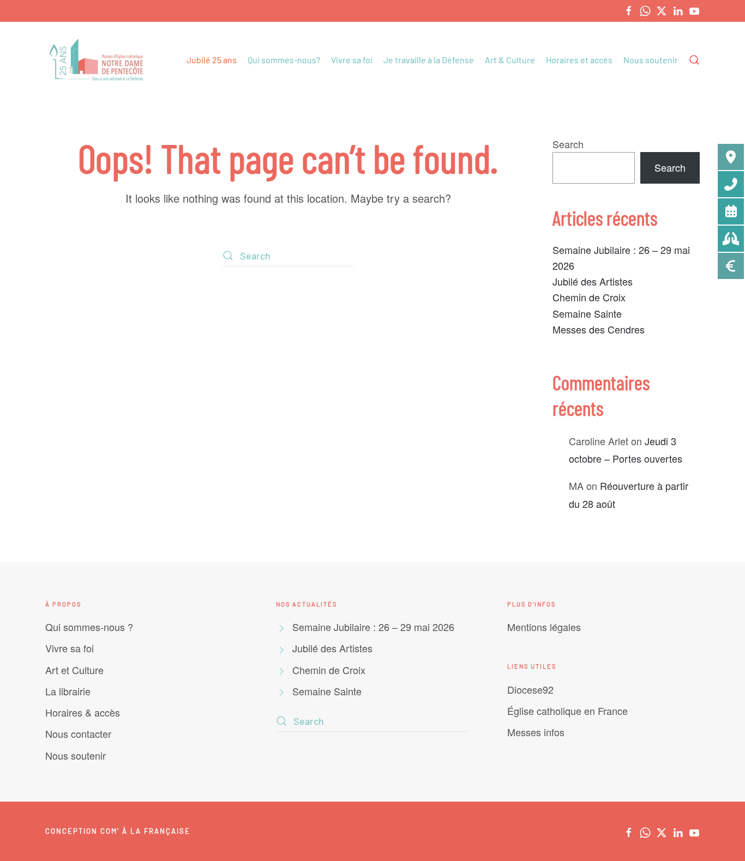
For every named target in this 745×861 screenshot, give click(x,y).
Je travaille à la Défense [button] (428, 59)
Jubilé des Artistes (592, 281)
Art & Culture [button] (510, 59)
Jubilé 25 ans (212, 59)
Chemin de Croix (589, 297)
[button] (694, 60)
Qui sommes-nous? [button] (284, 59)
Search (568, 144)
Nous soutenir (650, 59)
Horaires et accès (579, 59)
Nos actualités (306, 604)
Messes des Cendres (598, 329)
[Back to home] (98, 60)
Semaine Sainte (587, 313)
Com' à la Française (145, 831)
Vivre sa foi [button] (351, 59)
